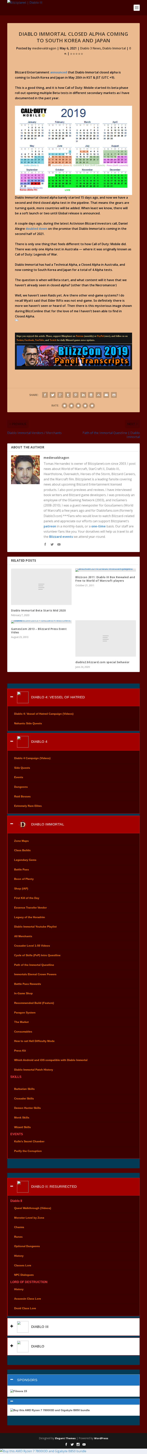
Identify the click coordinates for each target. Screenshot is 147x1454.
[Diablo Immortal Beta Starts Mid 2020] (41, 587)
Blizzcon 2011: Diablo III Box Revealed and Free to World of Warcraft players (105, 578)
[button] (73, 1402)
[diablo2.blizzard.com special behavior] (105, 638)
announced (58, 72)
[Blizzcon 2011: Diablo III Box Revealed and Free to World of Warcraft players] (105, 570)
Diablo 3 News (90, 48)
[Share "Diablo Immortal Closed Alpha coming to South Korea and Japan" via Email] (106, 395)
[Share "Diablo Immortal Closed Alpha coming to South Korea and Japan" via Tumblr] (68, 395)
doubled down (36, 229)
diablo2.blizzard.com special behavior (102, 662)
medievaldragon (44, 48)
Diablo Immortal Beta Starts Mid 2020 (38, 610)
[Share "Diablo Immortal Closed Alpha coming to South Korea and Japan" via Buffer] (91, 395)
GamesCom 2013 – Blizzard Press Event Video (39, 630)
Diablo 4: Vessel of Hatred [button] (57, 697)
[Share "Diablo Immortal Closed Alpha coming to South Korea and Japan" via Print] (114, 395)
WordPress (101, 1438)
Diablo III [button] (39, 1326)
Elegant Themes (65, 1438)
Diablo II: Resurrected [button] (53, 1186)
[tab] (73, 697)
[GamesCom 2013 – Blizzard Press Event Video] (41, 621)
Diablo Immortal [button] (47, 824)
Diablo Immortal (114, 48)
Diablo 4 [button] (38, 742)
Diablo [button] (37, 1346)
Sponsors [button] (27, 1380)
